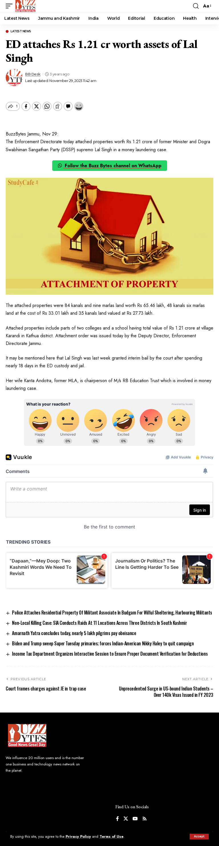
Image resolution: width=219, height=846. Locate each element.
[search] (196, 6)
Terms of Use (111, 836)
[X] (126, 819)
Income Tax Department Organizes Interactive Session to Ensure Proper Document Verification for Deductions (110, 653)
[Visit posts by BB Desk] (14, 77)
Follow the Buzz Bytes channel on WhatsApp (112, 165)
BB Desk (32, 74)
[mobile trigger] (10, 6)
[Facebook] (117, 819)
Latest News (21, 31)
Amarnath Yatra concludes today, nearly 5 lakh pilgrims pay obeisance (74, 633)
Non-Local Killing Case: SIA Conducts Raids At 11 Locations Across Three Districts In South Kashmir (99, 622)
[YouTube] (135, 819)
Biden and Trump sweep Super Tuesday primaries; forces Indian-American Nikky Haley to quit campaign (103, 643)
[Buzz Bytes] (25, 6)
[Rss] (144, 819)
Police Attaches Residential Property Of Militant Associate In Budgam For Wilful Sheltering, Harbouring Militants (112, 612)
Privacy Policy (78, 836)
